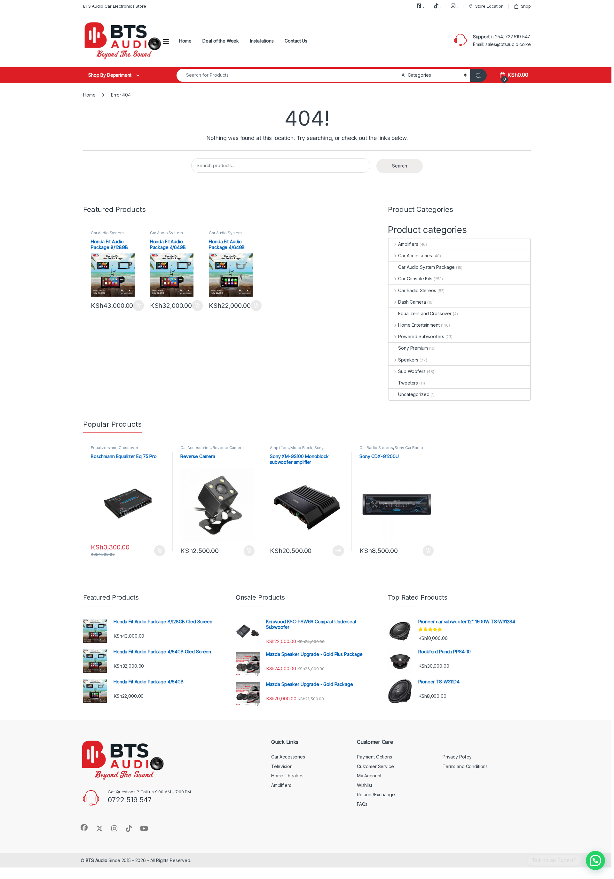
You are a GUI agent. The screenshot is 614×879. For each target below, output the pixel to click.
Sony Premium (413, 348)
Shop (526, 6)
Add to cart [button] (138, 305)
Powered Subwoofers (421, 336)
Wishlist (364, 785)
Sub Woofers (411, 371)
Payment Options (374, 756)
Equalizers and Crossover (425, 313)
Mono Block (301, 447)
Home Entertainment (418, 325)
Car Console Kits (415, 278)
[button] (595, 860)
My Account (369, 775)
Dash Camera (412, 302)
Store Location (489, 6)
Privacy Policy (457, 756)
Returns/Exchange (376, 794)
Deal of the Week (220, 40)
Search (399, 165)
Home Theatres (287, 775)
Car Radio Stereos (417, 290)
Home (185, 40)
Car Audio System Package (107, 234)
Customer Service (375, 766)
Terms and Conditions (465, 766)
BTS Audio (96, 860)
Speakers (408, 359)
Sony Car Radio (409, 447)
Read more (338, 550)
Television (282, 766)
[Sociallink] (84, 827)
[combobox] (287, 75)
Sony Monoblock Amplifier (297, 449)
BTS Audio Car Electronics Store (114, 6)
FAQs (362, 804)
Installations (261, 40)
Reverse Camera (228, 447)
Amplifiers (408, 244)
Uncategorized (413, 394)
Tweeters (408, 382)
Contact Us (296, 40)
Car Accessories (415, 255)
